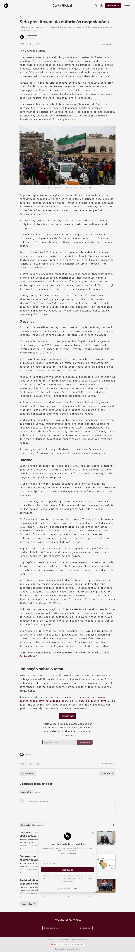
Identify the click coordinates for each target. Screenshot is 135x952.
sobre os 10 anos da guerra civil (84, 700)
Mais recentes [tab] (38, 825)
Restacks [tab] (38, 792)
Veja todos (27, 904)
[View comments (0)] (31, 44)
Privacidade (66, 939)
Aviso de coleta (83, 939)
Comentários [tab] (26, 792)
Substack (58, 949)
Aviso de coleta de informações (73, 878)
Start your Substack (61, 944)
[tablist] (32, 792)
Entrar (127, 5)
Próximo (105, 773)
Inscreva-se (113, 5)
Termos (74, 939)
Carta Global (31, 35)
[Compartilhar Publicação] (101, 5)
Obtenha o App (78, 944)
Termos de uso (83, 876)
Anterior (29, 773)
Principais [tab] (25, 825)
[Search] (95, 5)
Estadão (55, 700)
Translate (25, 17)
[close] (93, 833)
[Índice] (3, 476)
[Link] (16, 321)
